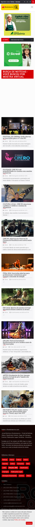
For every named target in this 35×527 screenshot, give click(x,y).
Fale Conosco (7, 484)
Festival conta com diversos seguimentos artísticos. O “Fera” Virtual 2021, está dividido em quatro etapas (17, 351)
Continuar (29, 523)
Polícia (12, 459)
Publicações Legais (16, 471)
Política (19, 459)
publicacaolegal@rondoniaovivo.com (14, 506)
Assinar (18, 2)
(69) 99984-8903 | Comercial (11, 494)
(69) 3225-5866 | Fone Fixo (11, 487)
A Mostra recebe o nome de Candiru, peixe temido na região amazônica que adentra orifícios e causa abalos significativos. (15, 386)
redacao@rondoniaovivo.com (12, 500)
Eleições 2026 (13, 467)
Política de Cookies (19, 520)
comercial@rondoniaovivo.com (12, 503)
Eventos (21, 475)
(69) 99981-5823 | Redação (11, 490)
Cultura (6, 141)
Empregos (5, 471)
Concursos (20, 463)
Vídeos (29, 475)
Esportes (5, 463)
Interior (26, 459)
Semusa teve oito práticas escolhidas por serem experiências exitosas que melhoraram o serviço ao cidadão (17, 420)
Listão (4, 467)
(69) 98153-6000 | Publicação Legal (13, 497)
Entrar (12, 2)
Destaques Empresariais (9, 475)
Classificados (24, 467)
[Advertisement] (17, 97)
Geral (5, 347)
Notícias (5, 459)
